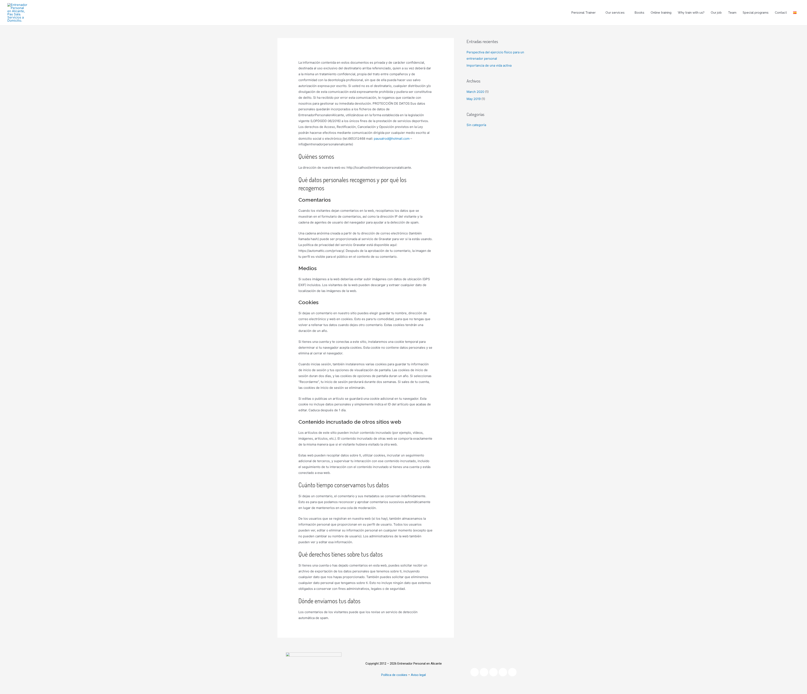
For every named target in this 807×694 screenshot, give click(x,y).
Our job (716, 12)
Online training (661, 12)
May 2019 (474, 99)
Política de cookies (394, 675)
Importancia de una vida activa (489, 65)
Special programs (756, 12)
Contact (781, 12)
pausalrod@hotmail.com (392, 139)
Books (639, 12)
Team (732, 12)
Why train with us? (691, 12)
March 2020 (475, 92)
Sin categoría (476, 125)
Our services (615, 12)
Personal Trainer (583, 12)
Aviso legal (418, 675)
